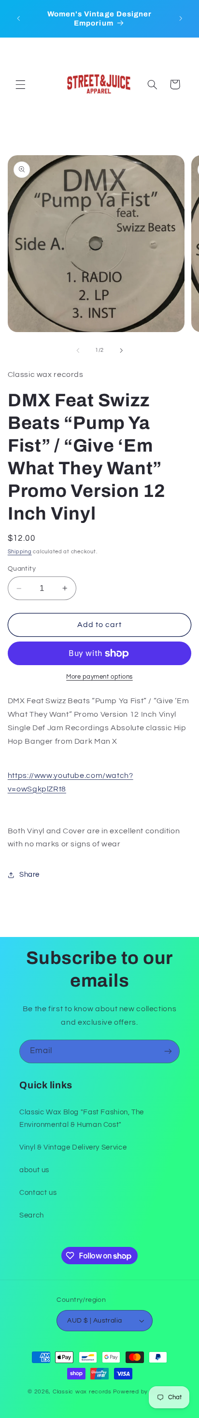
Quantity (22, 568)
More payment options (99, 677)
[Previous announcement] (18, 18)
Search (31, 1215)
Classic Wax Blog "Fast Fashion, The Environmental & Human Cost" (81, 1118)
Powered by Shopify (142, 1391)
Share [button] (29, 874)
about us (34, 1170)
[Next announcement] (180, 18)
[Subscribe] (168, 1051)
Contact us (38, 1192)
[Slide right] (121, 350)
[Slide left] (77, 350)
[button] (20, 84)
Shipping (20, 551)
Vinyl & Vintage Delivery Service (73, 1147)
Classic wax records (82, 1391)
